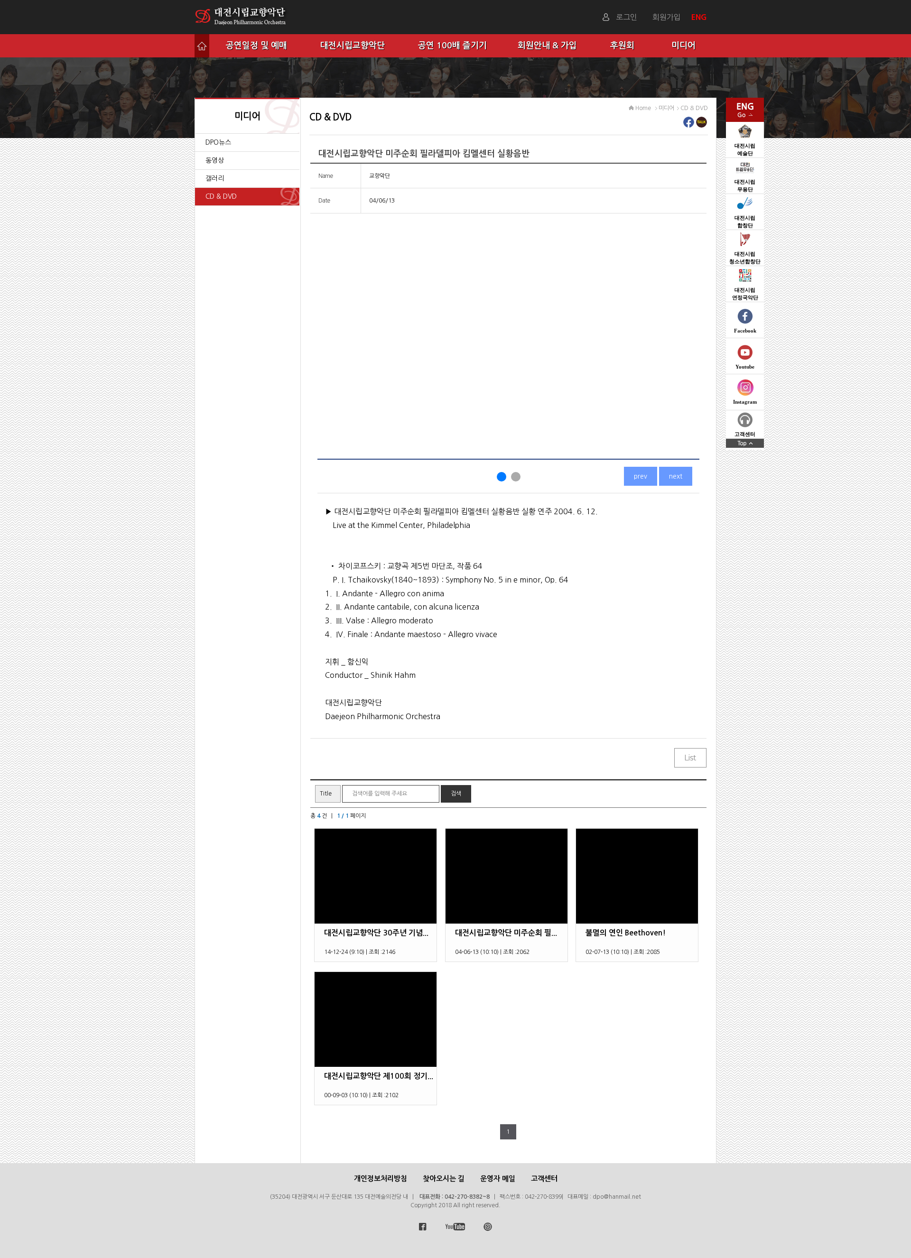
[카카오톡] (701, 125)
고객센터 (544, 1178)
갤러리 (214, 178)
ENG (700, 17)
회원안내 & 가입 (547, 45)
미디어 (683, 45)
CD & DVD (221, 196)
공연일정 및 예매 (256, 45)
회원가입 (666, 17)
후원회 (622, 45)
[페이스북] (688, 125)
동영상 (214, 160)
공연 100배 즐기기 (452, 45)
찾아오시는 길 (444, 1178)
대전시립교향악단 (352, 45)
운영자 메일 (497, 1178)
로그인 (626, 17)
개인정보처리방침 (380, 1178)
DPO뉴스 (218, 142)
